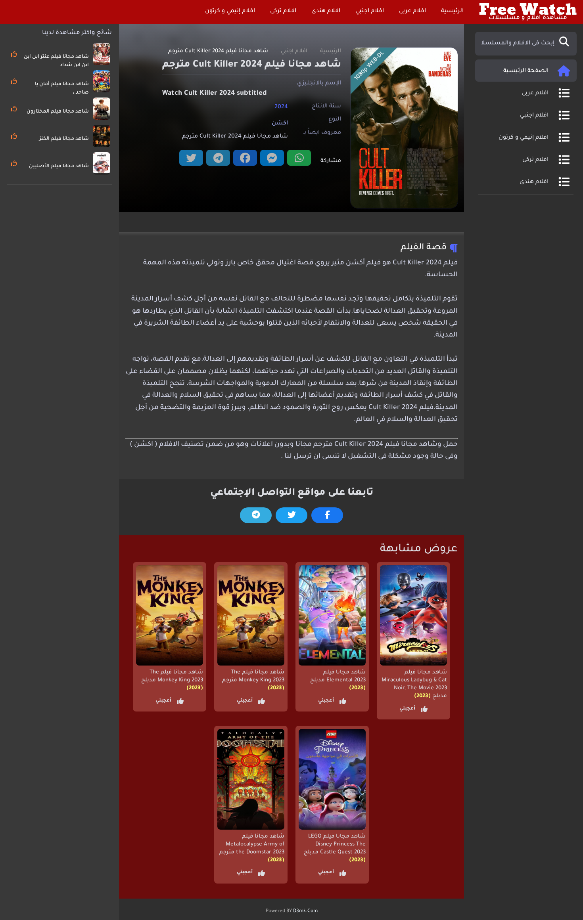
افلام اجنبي (370, 11)
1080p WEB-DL (369, 66)
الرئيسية (453, 11)
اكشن (280, 123)
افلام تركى (284, 11)
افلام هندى (326, 11)
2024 (281, 107)
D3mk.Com (305, 911)
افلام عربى (413, 11)
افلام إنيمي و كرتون (231, 11)
